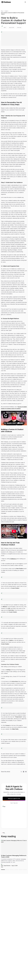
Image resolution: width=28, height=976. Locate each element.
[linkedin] (24, 772)
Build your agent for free (14, 798)
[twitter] (21, 772)
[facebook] (26, 772)
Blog (2, 11)
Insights (6, 11)
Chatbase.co (13, 558)
